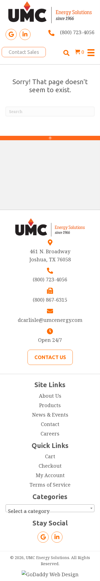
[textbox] (50, 511)
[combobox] (50, 508)
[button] (11, 34)
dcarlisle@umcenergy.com (50, 320)
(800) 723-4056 (77, 32)
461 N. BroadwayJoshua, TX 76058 (50, 255)
